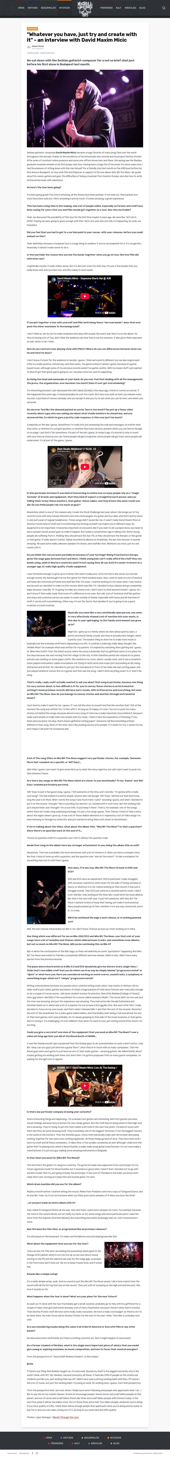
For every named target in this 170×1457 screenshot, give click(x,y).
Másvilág (130, 7)
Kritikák (33, 7)
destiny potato (33, 53)
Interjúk (64, 7)
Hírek (21, 7)
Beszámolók (48, 7)
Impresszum (12, 1453)
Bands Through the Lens (66, 1417)
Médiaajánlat (24, 1453)
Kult (118, 7)
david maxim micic (47, 53)
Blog (142, 7)
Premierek (106, 7)
